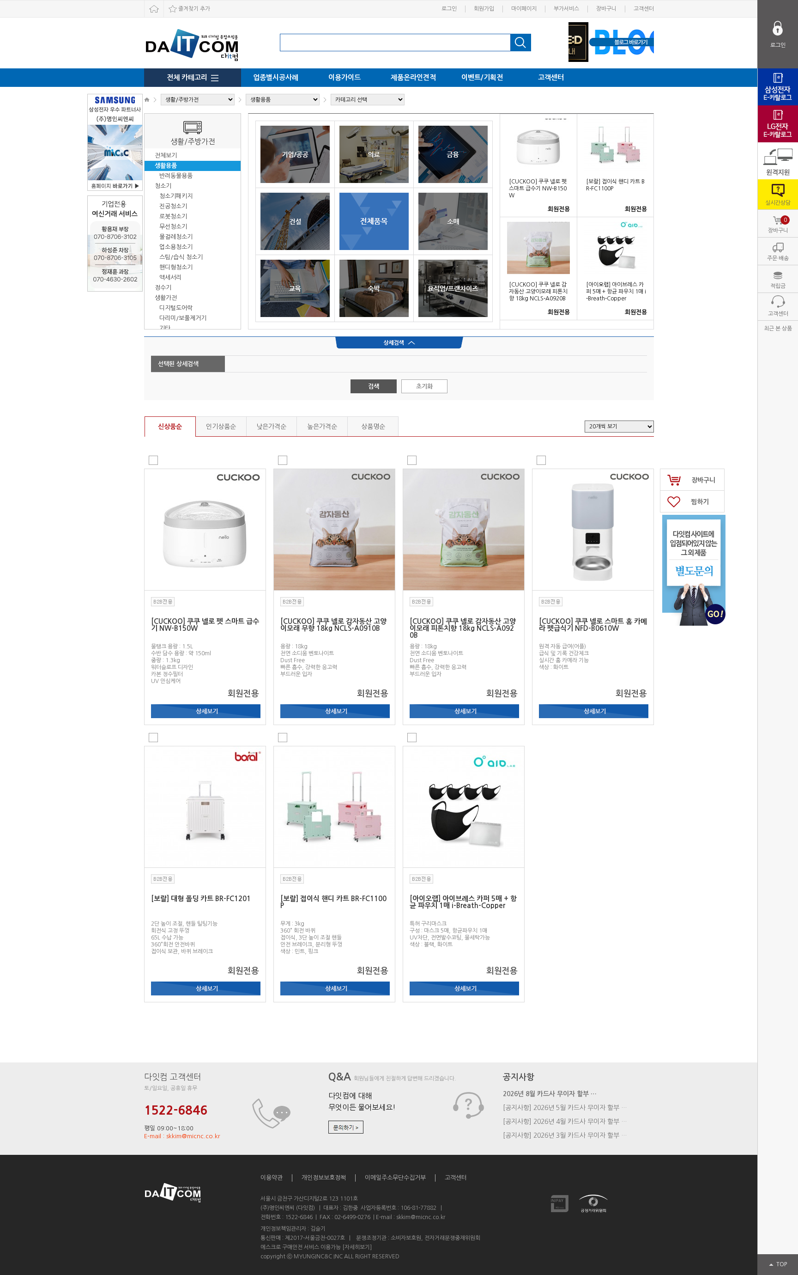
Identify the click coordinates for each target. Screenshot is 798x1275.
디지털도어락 (176, 308)
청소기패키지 (176, 196)
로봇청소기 (173, 217)
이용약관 (271, 1178)
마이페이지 (524, 9)
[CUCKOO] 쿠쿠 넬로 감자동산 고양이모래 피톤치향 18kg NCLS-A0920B (538, 291)
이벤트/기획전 (482, 77)
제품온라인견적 (413, 77)
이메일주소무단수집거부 (395, 1178)
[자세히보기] (357, 1247)
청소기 (163, 186)
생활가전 (166, 298)
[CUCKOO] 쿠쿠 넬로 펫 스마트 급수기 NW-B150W (538, 188)
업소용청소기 (176, 247)
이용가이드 (344, 77)
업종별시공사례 (275, 77)
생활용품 (166, 166)
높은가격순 (322, 426)
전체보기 (166, 156)
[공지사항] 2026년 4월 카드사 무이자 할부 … (565, 1121)
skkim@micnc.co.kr (420, 1217)
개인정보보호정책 (324, 1178)
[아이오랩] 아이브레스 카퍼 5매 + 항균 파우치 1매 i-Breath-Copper (616, 291)
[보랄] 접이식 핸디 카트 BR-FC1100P (333, 902)
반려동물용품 (176, 176)
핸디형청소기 (176, 267)
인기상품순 (221, 426)
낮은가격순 (271, 426)
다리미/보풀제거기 (182, 318)
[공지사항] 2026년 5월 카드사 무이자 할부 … (565, 1107)
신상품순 (170, 426)
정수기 (163, 288)
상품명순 (373, 426)
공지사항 (518, 1077)
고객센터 (644, 9)
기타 (164, 328)
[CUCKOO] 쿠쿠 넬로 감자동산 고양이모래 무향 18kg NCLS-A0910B (333, 625)
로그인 (449, 9)
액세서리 (170, 278)
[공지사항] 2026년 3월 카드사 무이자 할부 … (565, 1135)
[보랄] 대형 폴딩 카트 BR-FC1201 (201, 898)
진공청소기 (173, 206)
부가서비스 (566, 9)
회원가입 (484, 9)
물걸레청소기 (176, 237)
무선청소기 (173, 227)
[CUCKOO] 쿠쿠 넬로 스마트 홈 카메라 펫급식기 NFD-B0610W (593, 625)
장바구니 (606, 9)
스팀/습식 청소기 (181, 257)
